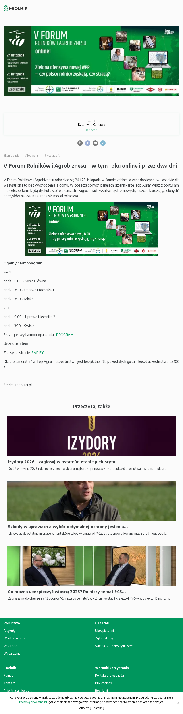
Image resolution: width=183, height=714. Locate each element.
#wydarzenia (53, 155)
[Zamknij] (177, 703)
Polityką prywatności (33, 702)
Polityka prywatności (109, 675)
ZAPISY (37, 352)
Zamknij (98, 708)
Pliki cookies (103, 683)
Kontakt (9, 683)
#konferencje (11, 155)
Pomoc (8, 675)
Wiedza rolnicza (14, 638)
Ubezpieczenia (105, 631)
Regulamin (102, 691)
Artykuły (9, 631)
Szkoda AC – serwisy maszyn (114, 646)
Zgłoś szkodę (104, 638)
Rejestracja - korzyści (18, 691)
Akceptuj (85, 708)
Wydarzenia (12, 653)
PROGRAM (64, 334)
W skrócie (10, 646)
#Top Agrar (32, 155)
